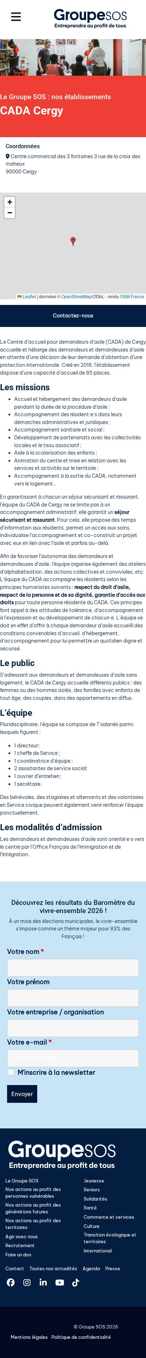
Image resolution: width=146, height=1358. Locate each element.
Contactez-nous (73, 315)
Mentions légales (29, 1337)
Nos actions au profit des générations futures (33, 1208)
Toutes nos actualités (53, 1268)
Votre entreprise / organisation (55, 1012)
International (98, 1251)
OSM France (132, 296)
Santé (90, 1208)
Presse (112, 1268)
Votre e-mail (29, 1042)
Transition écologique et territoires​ (110, 1238)
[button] (73, 241)
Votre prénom (28, 982)
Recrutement (20, 1245)
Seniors (92, 1189)
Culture (92, 1226)
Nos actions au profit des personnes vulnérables (33, 1192)
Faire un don (18, 1254)
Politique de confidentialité (81, 1337)
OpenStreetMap (76, 296)
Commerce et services (109, 1217)
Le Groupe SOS (21, 1180)
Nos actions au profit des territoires (33, 1224)
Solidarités (95, 1199)
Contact (14, 1268)
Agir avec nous (21, 1236)
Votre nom (25, 951)
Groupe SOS (92, 1327)
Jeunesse (94, 1180)
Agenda (91, 1268)
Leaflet (29, 296)
